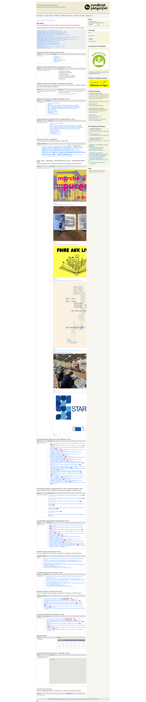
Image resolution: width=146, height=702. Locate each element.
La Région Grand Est (95, 134)
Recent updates (57, 39)
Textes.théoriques (75, 598)
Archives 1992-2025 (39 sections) (67, 77)
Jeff (52, 496)
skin (102, 171)
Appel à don (56, 61)
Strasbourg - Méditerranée (96, 158)
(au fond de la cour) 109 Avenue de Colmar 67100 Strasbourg (97, 119)
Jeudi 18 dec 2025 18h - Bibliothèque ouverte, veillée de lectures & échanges (66, 473)
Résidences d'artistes (58, 59)
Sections (49, 30)
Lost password (92, 41)
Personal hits (48, 42)
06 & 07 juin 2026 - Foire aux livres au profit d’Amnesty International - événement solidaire (65, 244)
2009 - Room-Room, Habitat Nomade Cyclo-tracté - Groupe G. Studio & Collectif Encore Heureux (63, 558)
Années (49, 104)
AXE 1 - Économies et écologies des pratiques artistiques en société (62, 105)
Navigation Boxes (70, 456)
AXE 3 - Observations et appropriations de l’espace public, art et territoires (63, 107)
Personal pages (51, 38)
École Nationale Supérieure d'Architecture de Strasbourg (96, 149)
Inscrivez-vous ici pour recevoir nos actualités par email (98, 72)
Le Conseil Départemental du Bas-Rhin (99, 135)
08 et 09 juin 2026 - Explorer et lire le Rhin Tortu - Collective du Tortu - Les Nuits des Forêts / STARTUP (67, 280)
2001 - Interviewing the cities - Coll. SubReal (53, 599)
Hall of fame (47, 41)
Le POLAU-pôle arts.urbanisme (97, 162)
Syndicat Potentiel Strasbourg (47, 5)
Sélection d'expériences (53, 111)
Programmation (57, 57)
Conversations (78, 150)
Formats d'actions (52, 109)
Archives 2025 (55, 483)
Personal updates (51, 40)
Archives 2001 (80, 620)
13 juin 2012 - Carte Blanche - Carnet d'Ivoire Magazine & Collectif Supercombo (60, 560)
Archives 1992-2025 (58, 60)
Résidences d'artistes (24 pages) (67, 75)
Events (41, 45)
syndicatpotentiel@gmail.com (96, 105)
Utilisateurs (99, 22)
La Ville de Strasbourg (95, 130)
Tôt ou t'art (92, 163)
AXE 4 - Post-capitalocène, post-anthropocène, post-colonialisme (61, 108)
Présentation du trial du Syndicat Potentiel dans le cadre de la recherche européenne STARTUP (66, 350)
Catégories (93, 22)
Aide (103, 22)
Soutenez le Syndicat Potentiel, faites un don (52, 566)
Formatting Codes (50, 20)
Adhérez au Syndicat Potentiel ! (57, 456)
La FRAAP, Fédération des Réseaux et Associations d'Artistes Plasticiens (98, 155)
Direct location (51, 46)
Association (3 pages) (65, 71)
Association (56, 56)
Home (38, 20)
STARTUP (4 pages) (64, 74)
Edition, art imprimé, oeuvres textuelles (58, 152)
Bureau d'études (73, 150)
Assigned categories (53, 34)
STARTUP (56, 58)
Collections (43, 47)
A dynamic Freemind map (52, 32)
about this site (69, 699)
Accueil (90, 21)
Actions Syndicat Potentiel (53, 103)
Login (90, 39)
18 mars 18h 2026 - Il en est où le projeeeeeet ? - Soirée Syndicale (64, 464)
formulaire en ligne (93, 112)
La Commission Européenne (97, 147)
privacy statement (76, 699)
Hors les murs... (51, 110)
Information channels (93, 699)
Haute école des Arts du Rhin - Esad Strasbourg (63, 153)
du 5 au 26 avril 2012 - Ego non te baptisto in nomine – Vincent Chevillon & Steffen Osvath (62, 561)
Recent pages (58, 37)
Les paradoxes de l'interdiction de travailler (53, 598)
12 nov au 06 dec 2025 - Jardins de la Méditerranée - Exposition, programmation (67, 482)
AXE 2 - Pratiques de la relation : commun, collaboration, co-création (62, 106)
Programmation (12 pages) (66, 72)
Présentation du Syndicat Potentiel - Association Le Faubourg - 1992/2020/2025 (65, 498)
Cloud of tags (46, 36)
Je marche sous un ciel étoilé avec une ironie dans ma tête (56, 567)
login (64, 699)
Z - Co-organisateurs (52, 114)
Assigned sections (51, 31)
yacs (87, 699)
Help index (43, 20)
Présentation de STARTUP (56, 391)
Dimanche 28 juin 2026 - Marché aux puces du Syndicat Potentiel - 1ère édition (64, 168)
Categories (51, 33)
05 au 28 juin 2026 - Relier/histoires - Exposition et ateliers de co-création (65, 445)
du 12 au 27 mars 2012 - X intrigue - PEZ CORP (53, 563)
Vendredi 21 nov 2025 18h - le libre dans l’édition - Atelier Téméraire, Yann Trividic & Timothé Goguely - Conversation (66, 481)
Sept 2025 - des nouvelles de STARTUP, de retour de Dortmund (62, 352)
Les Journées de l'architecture (97, 157)
